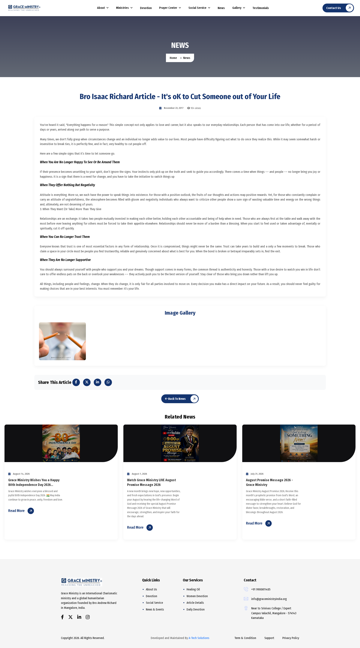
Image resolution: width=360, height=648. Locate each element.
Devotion (146, 8)
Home (173, 58)
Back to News (177, 399)
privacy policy (290, 638)
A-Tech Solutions (199, 638)
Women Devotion (197, 596)
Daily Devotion (196, 609)
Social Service (197, 8)
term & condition (245, 638)
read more (16, 510)
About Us (151, 589)
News (221, 8)
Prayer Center (168, 8)
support (269, 638)
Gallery (236, 8)
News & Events (155, 609)
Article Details (195, 602)
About (101, 8)
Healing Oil (193, 589)
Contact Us (333, 8)
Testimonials (261, 8)
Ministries (122, 8)
